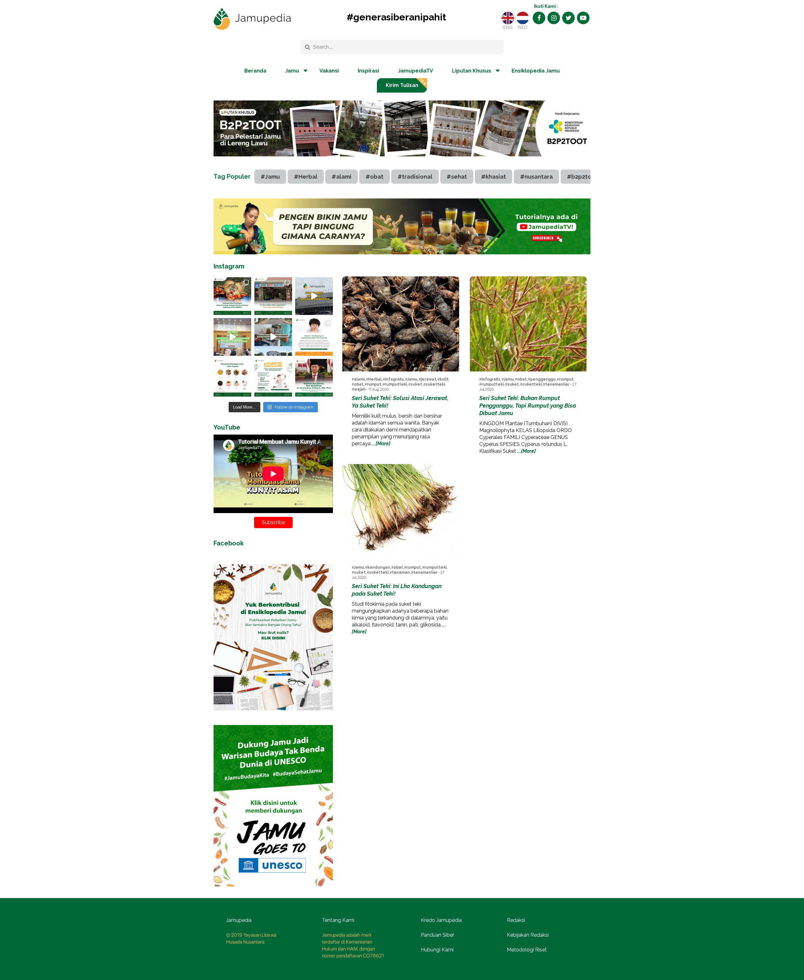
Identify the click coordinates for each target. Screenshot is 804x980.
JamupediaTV (415, 71)
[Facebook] (539, 18)
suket (416, 384)
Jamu (412, 379)
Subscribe (273, 522)
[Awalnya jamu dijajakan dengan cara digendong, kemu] (273, 296)
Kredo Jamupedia (441, 920)
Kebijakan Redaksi (528, 935)
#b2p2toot (582, 176)
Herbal (375, 379)
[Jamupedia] (252, 19)
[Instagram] (553, 18)
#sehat (457, 176)
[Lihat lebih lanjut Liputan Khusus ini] (402, 161)
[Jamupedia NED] (522, 18)
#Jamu (270, 176)
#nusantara (536, 176)
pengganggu (543, 379)
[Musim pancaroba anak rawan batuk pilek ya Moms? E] (314, 337)
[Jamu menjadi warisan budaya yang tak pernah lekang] (232, 378)
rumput (374, 384)
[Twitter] (568, 18)
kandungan (378, 567)
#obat (374, 176)
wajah (360, 389)
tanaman (401, 572)
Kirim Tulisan (402, 85)
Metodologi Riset (527, 950)
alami (359, 379)
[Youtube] (583, 18)
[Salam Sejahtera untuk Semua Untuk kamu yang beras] (273, 378)
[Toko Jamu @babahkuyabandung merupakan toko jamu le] (314, 296)
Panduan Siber (437, 935)
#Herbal (306, 176)
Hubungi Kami (437, 950)
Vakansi (329, 71)
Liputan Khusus (471, 71)
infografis (394, 379)
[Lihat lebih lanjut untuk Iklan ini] (402, 226)
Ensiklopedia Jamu (536, 71)
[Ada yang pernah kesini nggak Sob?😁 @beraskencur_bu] (273, 337)
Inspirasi (368, 71)
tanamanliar (557, 384)
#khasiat (493, 176)
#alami (341, 176)
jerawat (428, 379)
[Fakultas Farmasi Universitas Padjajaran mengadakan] (232, 337)
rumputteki (396, 384)
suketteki (435, 384)
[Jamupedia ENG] (508, 18)
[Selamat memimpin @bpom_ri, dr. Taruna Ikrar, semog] (314, 378)
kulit (444, 379)
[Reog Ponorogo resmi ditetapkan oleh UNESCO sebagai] (232, 296)
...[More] (381, 444)
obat (358, 384)
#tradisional (415, 176)
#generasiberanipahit (396, 17)
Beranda (255, 71)
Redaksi (516, 920)
